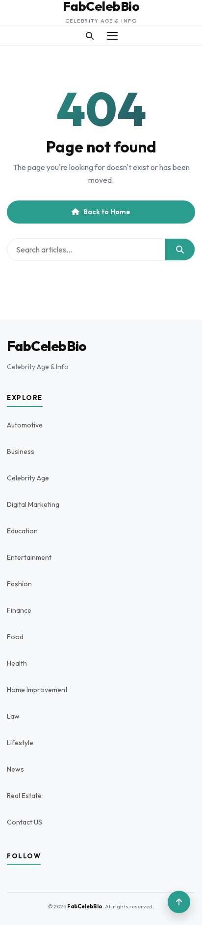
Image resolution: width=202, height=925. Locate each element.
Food (15, 636)
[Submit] (180, 249)
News (15, 769)
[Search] (90, 36)
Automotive (25, 425)
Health (17, 663)
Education (22, 530)
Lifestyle (20, 742)
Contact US (24, 822)
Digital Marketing (33, 504)
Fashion (19, 583)
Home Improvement (37, 689)
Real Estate (24, 795)
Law (13, 716)
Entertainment (29, 557)
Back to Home (106, 211)
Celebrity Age (28, 478)
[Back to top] (179, 902)
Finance (19, 610)
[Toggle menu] (112, 36)
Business (20, 451)
